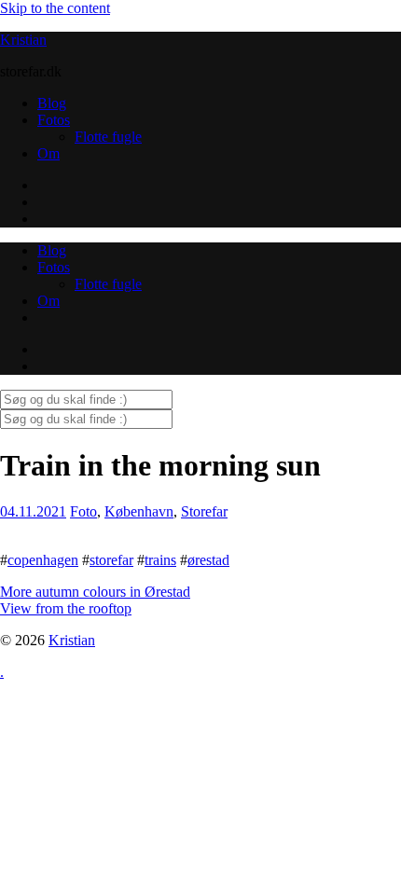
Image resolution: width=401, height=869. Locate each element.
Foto (83, 511)
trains (160, 560)
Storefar (204, 511)
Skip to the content (55, 8)
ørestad (208, 560)
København (138, 511)
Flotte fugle (108, 137)
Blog (51, 103)
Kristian (23, 40)
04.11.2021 (33, 511)
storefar (111, 560)
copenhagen (42, 560)
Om (48, 153)
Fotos (53, 120)
